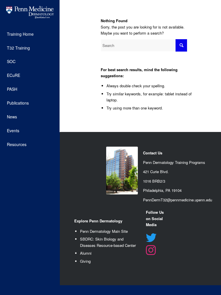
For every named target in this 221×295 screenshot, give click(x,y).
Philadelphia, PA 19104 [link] (162, 190)
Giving (85, 261)
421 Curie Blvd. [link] (156, 171)
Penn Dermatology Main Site (104, 231)
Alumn (85, 253)
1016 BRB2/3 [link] (154, 181)
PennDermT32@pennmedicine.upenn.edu (177, 200)
